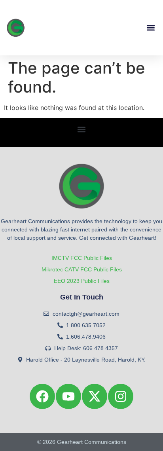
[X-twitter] (94, 396)
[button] (150, 27)
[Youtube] (68, 396)
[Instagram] (120, 396)
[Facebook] (42, 396)
